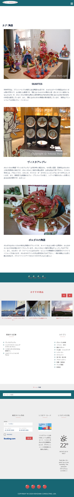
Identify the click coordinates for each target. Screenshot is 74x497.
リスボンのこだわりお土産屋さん (12, 350)
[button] (70, 295)
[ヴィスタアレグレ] (37, 132)
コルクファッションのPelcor (12, 354)
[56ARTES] (37, 54)
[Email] (44, 277)
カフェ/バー (60, 355)
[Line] (39, 277)
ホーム (35, 387)
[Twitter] (34, 277)
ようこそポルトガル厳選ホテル (38, 318)
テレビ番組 (60, 365)
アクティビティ (61, 360)
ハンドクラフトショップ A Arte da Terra (12, 346)
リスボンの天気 (64, 415)
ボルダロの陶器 (37, 239)
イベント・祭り (61, 345)
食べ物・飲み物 (61, 357)
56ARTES (37, 84)
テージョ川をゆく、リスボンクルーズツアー (13, 319)
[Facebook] (30, 277)
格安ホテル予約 (18, 415)
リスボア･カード (45, 415)
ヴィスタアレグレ (37, 162)
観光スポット (61, 347)
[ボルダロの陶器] (37, 210)
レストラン (60, 352)
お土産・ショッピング (63, 350)
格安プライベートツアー (63, 318)
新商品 (59, 367)
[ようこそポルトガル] (10, 2)
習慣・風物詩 (61, 362)
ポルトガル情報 (61, 342)
